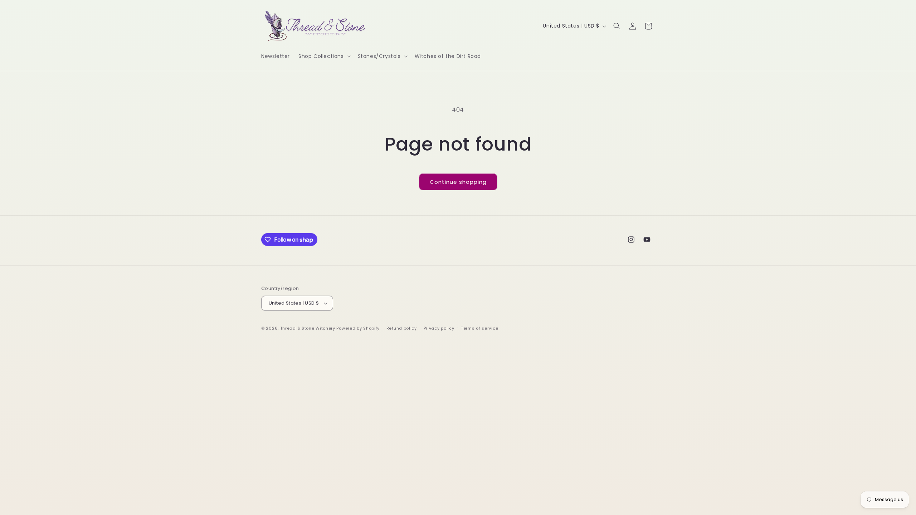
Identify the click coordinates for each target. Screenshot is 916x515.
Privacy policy (439, 328)
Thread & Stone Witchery (307, 328)
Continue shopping (458, 182)
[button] (324, 56)
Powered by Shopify (358, 328)
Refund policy (401, 328)
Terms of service (479, 328)
